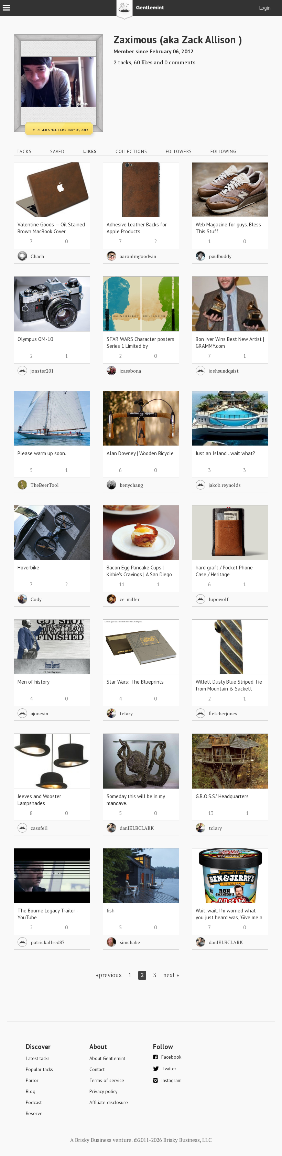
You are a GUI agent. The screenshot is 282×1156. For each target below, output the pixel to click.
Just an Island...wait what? (225, 453)
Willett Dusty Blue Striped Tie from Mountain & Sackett (229, 685)
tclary (126, 713)
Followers (179, 151)
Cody (36, 599)
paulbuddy (220, 256)
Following (223, 151)
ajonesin (39, 713)
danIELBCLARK (137, 828)
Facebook (171, 1057)
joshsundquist (224, 370)
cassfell (39, 828)
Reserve (34, 1113)
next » (171, 975)
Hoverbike (28, 567)
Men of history (34, 681)
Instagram (171, 1080)
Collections (131, 151)
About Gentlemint (107, 1058)
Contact (97, 1069)
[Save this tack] (77, 186)
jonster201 (42, 370)
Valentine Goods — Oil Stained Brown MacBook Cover (51, 228)
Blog (30, 1091)
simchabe (130, 942)
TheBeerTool (45, 485)
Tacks (24, 151)
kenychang (131, 485)
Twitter (169, 1068)
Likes (90, 151)
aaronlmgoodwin (138, 256)
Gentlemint (141, 12)
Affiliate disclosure (108, 1102)
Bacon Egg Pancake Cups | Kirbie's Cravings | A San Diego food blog (139, 574)
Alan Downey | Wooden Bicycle (140, 453)
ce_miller (130, 599)
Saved (57, 151)
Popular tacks (39, 1069)
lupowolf (218, 599)
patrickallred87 (47, 942)
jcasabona (130, 370)
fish (111, 910)
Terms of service (106, 1080)
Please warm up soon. (42, 453)
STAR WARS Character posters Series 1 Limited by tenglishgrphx (140, 346)
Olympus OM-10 (35, 339)
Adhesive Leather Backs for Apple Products (137, 228)
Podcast (34, 1102)
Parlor (32, 1080)
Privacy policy (103, 1091)
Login (265, 7)
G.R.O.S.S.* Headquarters (222, 796)
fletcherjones (223, 713)
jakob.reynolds (225, 485)
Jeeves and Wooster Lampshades (39, 799)
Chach (37, 256)
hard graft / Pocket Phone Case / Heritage (224, 571)
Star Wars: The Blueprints (135, 681)
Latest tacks (38, 1058)
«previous (108, 975)
